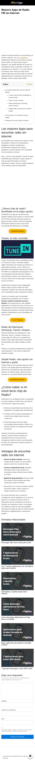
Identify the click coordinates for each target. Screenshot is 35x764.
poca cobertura (22, 58)
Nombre (4, 701)
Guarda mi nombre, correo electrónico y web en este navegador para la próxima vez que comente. (17, 730)
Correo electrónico (8, 710)
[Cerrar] (29, 84)
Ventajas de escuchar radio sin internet (17, 120)
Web (2, 719)
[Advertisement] (17, 34)
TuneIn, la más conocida (16, 100)
